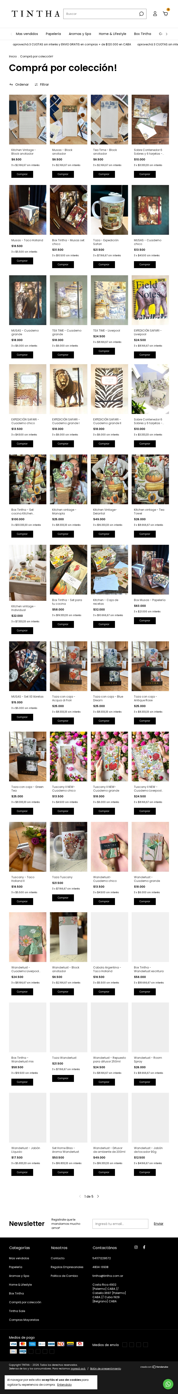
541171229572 (101, 1258)
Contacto (57, 1258)
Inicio (13, 56)
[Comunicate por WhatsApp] (168, 1384)
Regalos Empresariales (67, 1267)
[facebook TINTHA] (144, 1247)
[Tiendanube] (154, 1367)
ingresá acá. (78, 1368)
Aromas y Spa (80, 33)
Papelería (53, 33)
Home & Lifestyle (112, 33)
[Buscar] (141, 14)
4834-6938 (100, 1267)
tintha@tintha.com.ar (107, 1276)
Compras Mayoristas (24, 1320)
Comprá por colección (25, 1302)
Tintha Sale (17, 1311)
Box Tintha (142, 33)
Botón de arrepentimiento (105, 1368)
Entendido (64, 1384)
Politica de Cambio (64, 1276)
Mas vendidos (27, 33)
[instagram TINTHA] (136, 1247)
